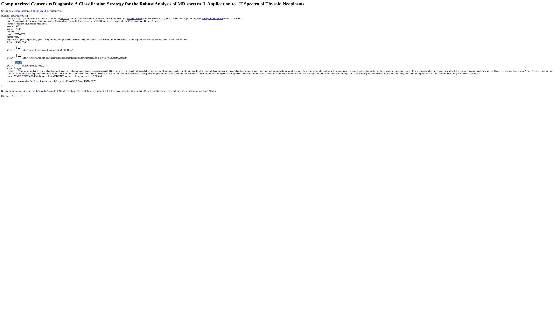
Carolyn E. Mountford (212, 18)
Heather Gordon (134, 18)
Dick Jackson (88, 91)
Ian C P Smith (209, 91)
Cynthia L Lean (159, 91)
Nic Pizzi (64, 18)
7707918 (26, 76)
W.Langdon (17, 11)
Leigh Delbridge (174, 91)
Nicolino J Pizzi (74, 91)
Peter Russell (145, 91)
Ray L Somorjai (39, 91)
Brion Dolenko (116, 91)
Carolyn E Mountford (192, 91)
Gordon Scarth (101, 91)
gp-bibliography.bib (37, 11)
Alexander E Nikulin (56, 91)
